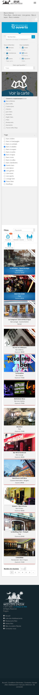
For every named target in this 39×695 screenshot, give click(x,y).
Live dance (10, 168)
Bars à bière (10, 139)
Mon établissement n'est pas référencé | (19, 685)
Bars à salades (11, 147)
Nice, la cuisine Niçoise (13, 626)
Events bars (10, 165)
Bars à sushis (10, 152)
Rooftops (9, 184)
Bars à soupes (11, 149)
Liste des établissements (13, 618)
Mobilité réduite (18, 240)
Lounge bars (10, 179)
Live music (9, 173)
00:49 (16, 99)
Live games (10, 171)
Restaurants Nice (11, 621)
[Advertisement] (16, 209)
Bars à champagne (12, 141)
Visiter (26, 48)
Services (11, 48)
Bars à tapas (10, 155)
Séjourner (27, 59)
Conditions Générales (15, 682)
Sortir (26, 53)
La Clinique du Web (20, 607)
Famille (29, 240)
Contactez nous (10, 628)
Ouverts (8, 237)
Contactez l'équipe (30, 682)
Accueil (7, 616)
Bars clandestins (12, 163)
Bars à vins (10, 157)
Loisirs (10, 59)
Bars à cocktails (11, 144)
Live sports (10, 176)
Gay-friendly (9, 248)
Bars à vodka (10, 160)
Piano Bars (10, 181)
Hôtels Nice (9, 623)
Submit (33, 36)
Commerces (12, 53)
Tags (6, 135)
